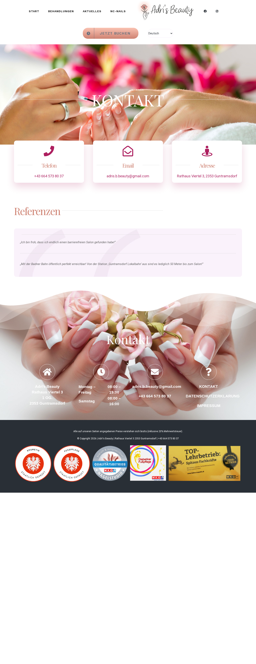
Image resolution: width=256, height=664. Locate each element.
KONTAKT (208, 373)
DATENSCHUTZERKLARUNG (213, 383)
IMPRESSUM (208, 392)
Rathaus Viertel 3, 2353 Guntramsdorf (207, 163)
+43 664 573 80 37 (49, 163)
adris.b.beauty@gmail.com (128, 163)
